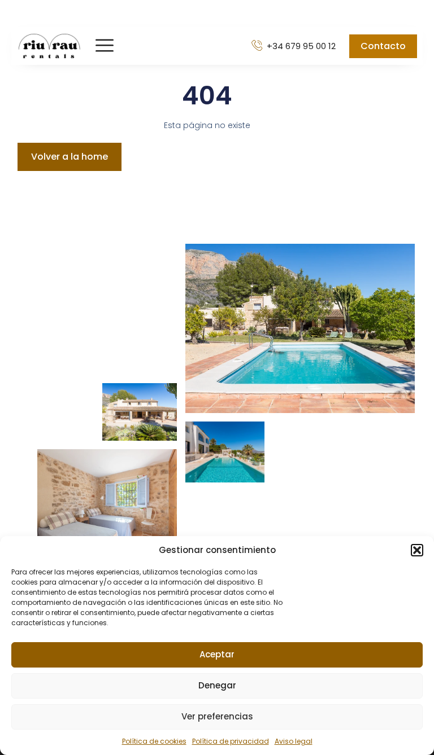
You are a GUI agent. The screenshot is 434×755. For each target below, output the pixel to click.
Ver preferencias (217, 716)
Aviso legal (294, 741)
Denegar (217, 685)
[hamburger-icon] (105, 46)
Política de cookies (154, 741)
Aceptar (217, 654)
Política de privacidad (230, 741)
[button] (417, 550)
